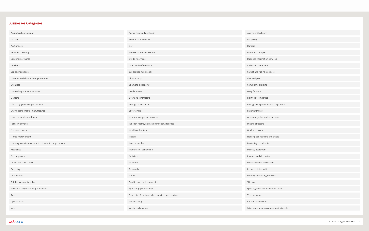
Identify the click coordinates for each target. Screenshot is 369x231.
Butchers (15, 65)
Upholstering (135, 201)
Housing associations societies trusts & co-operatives (38, 143)
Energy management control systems (266, 104)
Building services (137, 58)
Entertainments (255, 110)
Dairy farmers (254, 91)
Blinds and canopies (257, 52)
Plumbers (134, 162)
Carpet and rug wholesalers (261, 71)
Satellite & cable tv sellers (23, 182)
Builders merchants (20, 58)
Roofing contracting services (261, 175)
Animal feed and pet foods (142, 32)
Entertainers (135, 110)
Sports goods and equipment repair (265, 188)
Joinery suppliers (137, 143)
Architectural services (139, 39)
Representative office (258, 169)
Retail (132, 175)
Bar (130, 45)
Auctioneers (17, 45)
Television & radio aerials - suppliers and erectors (153, 195)
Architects (16, 39)
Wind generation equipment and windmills (267, 208)
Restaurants (17, 175)
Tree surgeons (254, 195)
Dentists (15, 97)
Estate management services (143, 117)
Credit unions (135, 91)
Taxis (13, 195)
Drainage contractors (139, 97)
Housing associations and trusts (263, 136)
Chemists (15, 84)
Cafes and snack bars (257, 65)
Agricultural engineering (22, 32)
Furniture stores (19, 130)
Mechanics (16, 149)
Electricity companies (257, 97)
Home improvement (21, 136)
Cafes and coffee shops (140, 65)
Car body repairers (20, 71)
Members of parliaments (141, 149)
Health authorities (138, 130)
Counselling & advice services (25, 91)
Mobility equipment (256, 149)
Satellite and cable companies (143, 182)
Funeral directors (255, 123)
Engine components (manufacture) (28, 110)
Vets (13, 208)
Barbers (251, 45)
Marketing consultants (258, 143)
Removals (134, 169)
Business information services (262, 58)
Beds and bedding (20, 52)
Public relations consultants (260, 162)
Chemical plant (254, 78)
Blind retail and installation (142, 52)
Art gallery (252, 39)
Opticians (133, 156)
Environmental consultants (24, 117)
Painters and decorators (259, 156)
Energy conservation (139, 104)
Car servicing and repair (140, 71)
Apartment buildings (257, 32)
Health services (255, 130)
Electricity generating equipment (27, 104)
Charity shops (136, 78)
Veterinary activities (257, 201)
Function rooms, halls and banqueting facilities (151, 123)
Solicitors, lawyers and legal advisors (29, 188)
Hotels (132, 136)
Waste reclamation (138, 208)
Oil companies (18, 156)
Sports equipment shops (141, 188)
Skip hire (251, 182)
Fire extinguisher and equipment (263, 117)
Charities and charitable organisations (29, 78)
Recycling (15, 169)
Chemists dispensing (139, 84)
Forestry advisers (20, 123)
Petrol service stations (22, 162)
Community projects (257, 84)
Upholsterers (17, 201)
